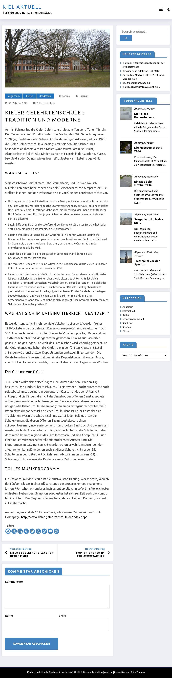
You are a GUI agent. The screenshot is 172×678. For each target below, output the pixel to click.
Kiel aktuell (22, 7)
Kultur (29, 96)
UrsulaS (84, 96)
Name (9, 616)
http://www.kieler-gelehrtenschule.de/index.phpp (54, 517)
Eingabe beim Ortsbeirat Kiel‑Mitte (141, 71)
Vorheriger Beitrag (20, 549)
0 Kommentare (46, 103)
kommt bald (128, 311)
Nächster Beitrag (94, 549)
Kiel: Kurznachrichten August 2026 (141, 87)
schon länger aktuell (133, 319)
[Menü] (161, 9)
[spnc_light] (168, 10)
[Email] (50, 531)
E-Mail (63, 616)
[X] (14, 531)
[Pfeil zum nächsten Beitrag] (109, 552)
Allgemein (14, 96)
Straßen (126, 327)
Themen (126, 331)
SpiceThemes (138, 672)
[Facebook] (8, 531)
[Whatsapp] (44, 531)
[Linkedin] (20, 531)
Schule (66, 96)
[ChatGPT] (56, 531)
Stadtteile (45, 96)
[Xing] (26, 531)
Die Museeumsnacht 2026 (136, 83)
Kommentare (14, 582)
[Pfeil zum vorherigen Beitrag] (6, 552)
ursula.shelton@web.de (100, 672)
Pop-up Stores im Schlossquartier (90, 554)
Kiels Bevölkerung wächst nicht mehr (32, 554)
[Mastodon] (32, 531)
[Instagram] (38, 531)
